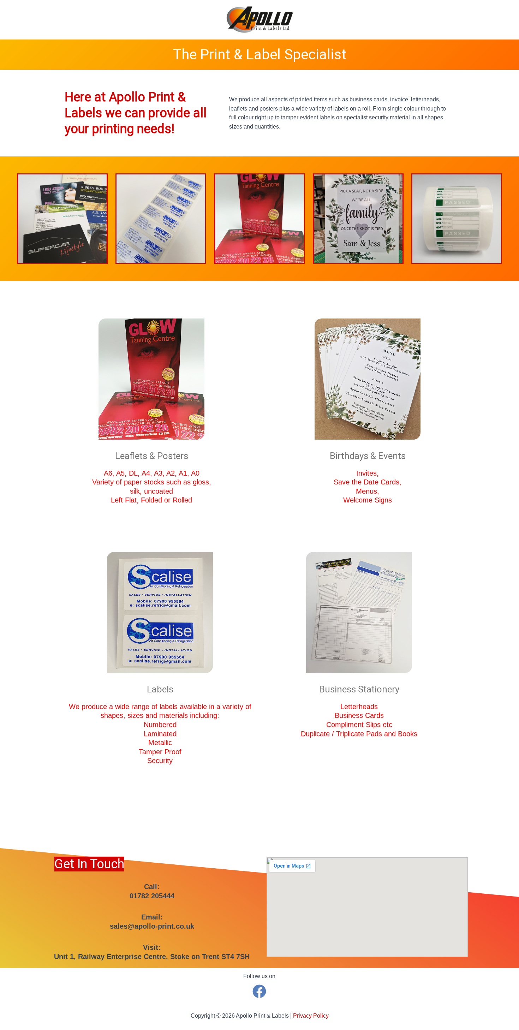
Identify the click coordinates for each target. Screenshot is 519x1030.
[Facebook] (259, 991)
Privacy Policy (311, 1016)
